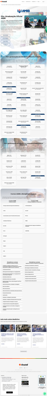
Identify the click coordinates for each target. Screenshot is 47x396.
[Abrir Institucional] (30, 1)
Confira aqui (38, 197)
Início (2, 4)
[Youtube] (27, 377)
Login (43, 1)
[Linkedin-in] (26, 377)
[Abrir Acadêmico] (36, 1)
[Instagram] (24, 377)
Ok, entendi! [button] (9, 392)
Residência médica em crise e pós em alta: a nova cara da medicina (7, 334)
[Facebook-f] (22, 377)
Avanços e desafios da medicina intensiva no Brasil (38, 334)
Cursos (4, 4)
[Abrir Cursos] (24, 1)
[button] (35, 21)
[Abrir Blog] (39, 1)
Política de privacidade (25, 386)
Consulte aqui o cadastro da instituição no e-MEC (42, 388)
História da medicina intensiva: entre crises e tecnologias (22, 334)
